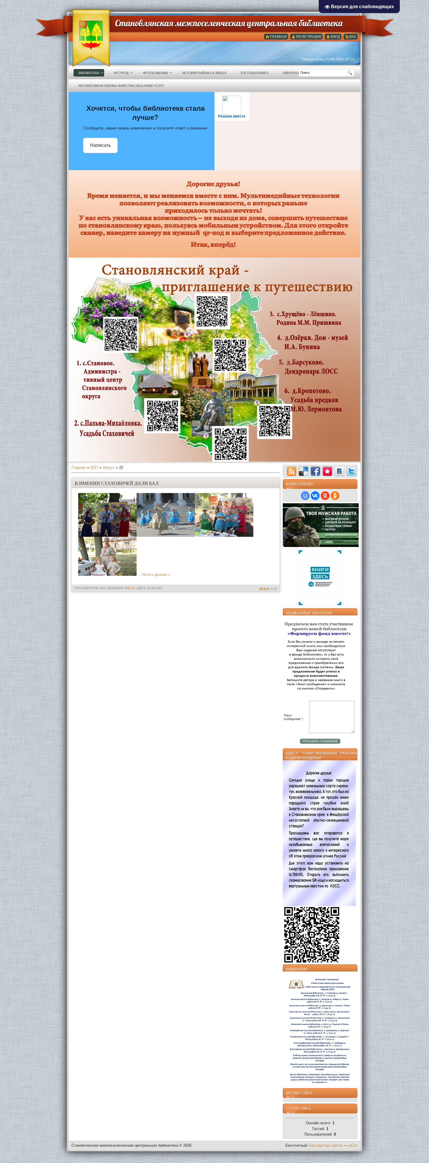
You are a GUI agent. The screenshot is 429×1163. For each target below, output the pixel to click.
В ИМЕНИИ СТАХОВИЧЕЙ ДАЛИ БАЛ (116, 483)
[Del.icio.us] (303, 471)
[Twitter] (351, 471)
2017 (94, 467)
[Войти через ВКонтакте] (315, 495)
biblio (130, 588)
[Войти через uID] (305, 495)
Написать (100, 145)
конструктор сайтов (325, 1145)
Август (109, 467)
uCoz (353, 1145)
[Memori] (327, 471)
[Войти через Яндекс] (325, 495)
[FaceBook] (315, 471)
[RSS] (291, 471)
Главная (79, 467)
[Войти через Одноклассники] (335, 495)
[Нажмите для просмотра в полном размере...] (107, 536)
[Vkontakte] (339, 471)
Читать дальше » (156, 575)
